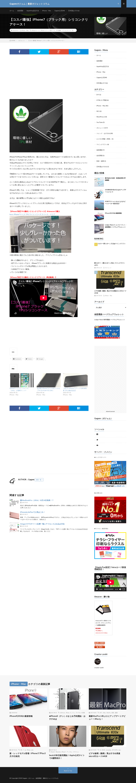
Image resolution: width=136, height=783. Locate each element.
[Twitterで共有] (39, 51)
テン (73, 712)
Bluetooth (58, 751)
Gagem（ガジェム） (103, 418)
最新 (116, 712)
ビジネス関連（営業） (103, 139)
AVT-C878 (114, 750)
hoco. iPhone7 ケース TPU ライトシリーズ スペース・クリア (32, 214)
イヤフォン (76, 751)
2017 (101, 712)
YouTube (99, 122)
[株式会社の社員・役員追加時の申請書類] (99, 182)
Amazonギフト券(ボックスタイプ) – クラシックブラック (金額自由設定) (103, 623)
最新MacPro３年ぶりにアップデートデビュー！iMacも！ (107, 717)
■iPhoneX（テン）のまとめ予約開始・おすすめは (67, 717)
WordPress (100, 117)
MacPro (109, 712)
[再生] (97, 589)
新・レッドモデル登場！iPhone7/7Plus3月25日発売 (28, 754)
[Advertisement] (49, 82)
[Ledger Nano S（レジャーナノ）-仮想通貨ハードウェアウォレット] (99, 228)
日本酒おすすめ (101, 166)
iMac (104, 712)
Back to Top (68, 771)
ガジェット (100, 128)
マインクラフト (101, 144)
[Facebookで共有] (19, 51)
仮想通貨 (20, 10)
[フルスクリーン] (124, 589)
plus (32, 750)
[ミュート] (120, 589)
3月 (21, 750)
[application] (110, 582)
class (119, 750)
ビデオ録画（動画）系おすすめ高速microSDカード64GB (104, 754)
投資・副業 (100, 161)
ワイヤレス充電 (80, 712)
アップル (69, 751)
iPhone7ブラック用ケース (48, 30)
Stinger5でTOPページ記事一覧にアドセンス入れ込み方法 (42, 524)
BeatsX (53, 751)
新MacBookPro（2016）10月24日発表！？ (37, 500)
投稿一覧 (38, 480)
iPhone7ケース (36, 30)
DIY (97, 94)
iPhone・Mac (46, 10)
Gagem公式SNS (59, 10)
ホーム (12, 10)
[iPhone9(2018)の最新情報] (99, 217)
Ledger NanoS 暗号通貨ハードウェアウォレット (109, 319)
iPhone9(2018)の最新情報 (113, 213)
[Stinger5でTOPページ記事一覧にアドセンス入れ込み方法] (14, 527)
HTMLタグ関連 (101, 100)
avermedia (108, 750)
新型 (113, 712)
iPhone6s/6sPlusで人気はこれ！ (32, 512)
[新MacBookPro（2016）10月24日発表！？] (14, 504)
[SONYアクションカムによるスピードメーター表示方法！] (99, 205)
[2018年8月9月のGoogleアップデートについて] (99, 193)
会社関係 (99, 155)
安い (73, 30)
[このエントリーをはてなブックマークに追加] (79, 51)
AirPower (62, 712)
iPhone (67, 712)
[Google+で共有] (59, 51)
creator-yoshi (99, 667)
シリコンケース (66, 30)
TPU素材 (58, 30)
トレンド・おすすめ (103, 133)
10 (100, 750)
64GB (103, 750)
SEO (97, 111)
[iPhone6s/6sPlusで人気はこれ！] (14, 515)
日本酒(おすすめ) (73, 10)
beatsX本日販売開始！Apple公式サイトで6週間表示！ (67, 756)
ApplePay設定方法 (33, 10)
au (25, 750)
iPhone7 (64, 751)
